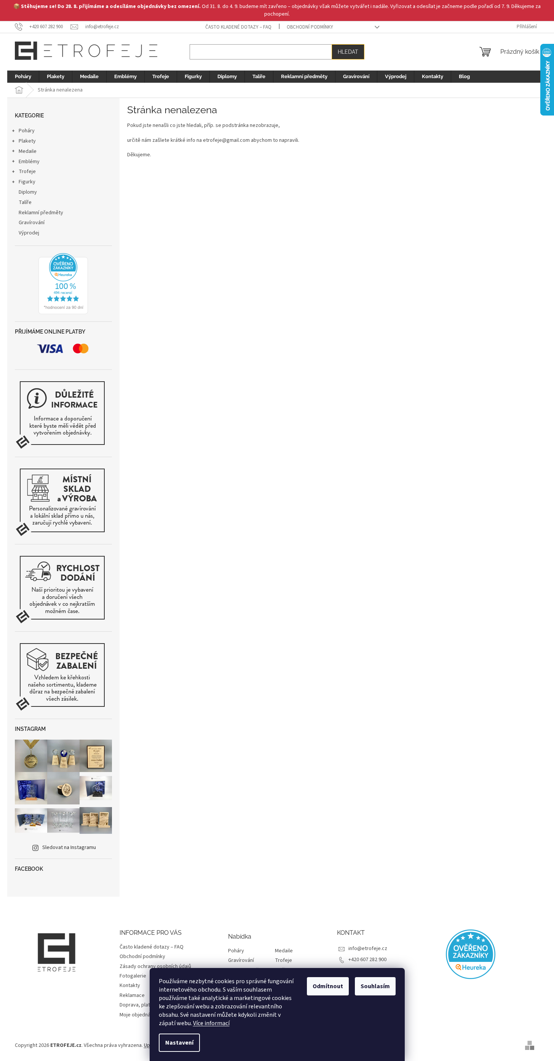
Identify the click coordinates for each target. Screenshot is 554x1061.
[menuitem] (23, 77)
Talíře (25, 202)
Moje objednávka (139, 1015)
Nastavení (179, 1043)
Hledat (348, 52)
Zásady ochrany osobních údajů (155, 966)
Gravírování (32, 222)
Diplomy (28, 192)
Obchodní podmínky (310, 27)
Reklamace (132, 995)
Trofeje (27, 171)
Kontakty (130, 985)
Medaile (28, 151)
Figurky (27, 182)
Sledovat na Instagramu (69, 847)
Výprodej (29, 233)
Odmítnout (328, 986)
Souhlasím (375, 986)
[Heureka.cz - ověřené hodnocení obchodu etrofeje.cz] (63, 283)
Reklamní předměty (41, 213)
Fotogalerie (133, 976)
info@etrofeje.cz (367, 948)
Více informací (211, 1023)
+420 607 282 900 (367, 959)
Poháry (27, 131)
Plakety (27, 141)
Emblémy (29, 161)
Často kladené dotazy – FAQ (238, 27)
